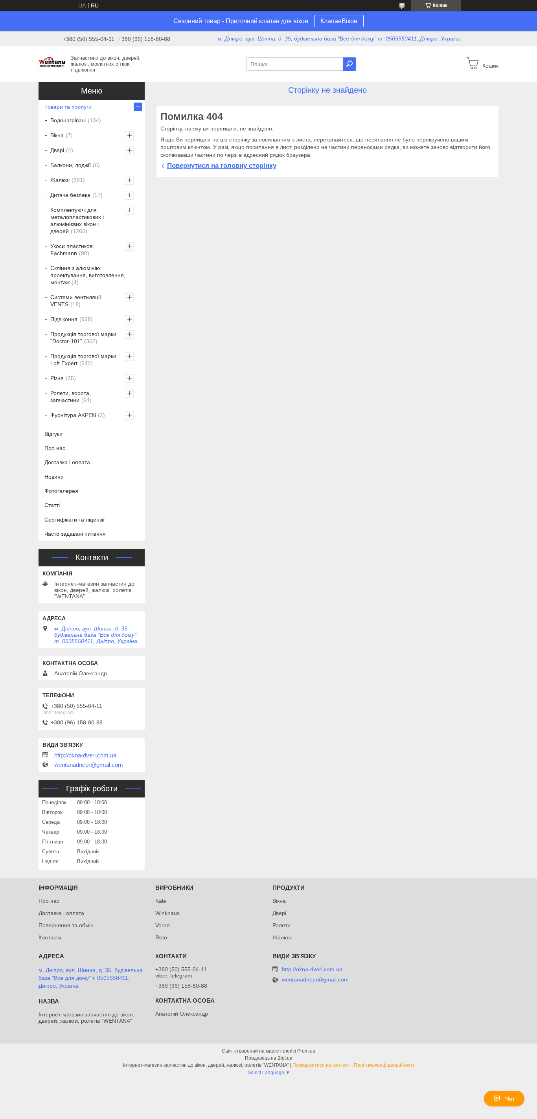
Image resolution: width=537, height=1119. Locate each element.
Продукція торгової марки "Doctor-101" (83, 337)
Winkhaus (167, 913)
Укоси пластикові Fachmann (72, 249)
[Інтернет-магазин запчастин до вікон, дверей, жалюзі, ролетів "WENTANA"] (52, 64)
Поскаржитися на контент (321, 1065)
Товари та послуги (68, 107)
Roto (161, 937)
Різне (57, 378)
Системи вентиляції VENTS (75, 300)
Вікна (57, 135)
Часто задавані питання (75, 534)
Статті (52, 505)
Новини (54, 477)
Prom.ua (306, 1051)
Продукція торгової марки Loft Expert (83, 359)
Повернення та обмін (66, 925)
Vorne (162, 925)
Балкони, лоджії (70, 165)
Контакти (50, 937)
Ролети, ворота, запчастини (70, 396)
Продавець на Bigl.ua (268, 1058)
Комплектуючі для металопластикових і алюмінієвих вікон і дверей (77, 220)
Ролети (281, 925)
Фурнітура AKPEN (73, 415)
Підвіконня (63, 319)
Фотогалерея (61, 491)
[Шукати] (349, 64)
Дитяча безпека (70, 195)
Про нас (54, 448)
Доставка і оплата (67, 462)
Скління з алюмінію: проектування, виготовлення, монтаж (87, 275)
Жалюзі (60, 180)
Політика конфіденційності (384, 1065)
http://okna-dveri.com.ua (85, 755)
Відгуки (53, 434)
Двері (57, 150)
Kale (160, 901)
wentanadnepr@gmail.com (88, 765)
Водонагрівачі (68, 120)
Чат (510, 1098)
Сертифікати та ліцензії (74, 519)
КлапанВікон (338, 21)
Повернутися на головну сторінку (221, 165)
